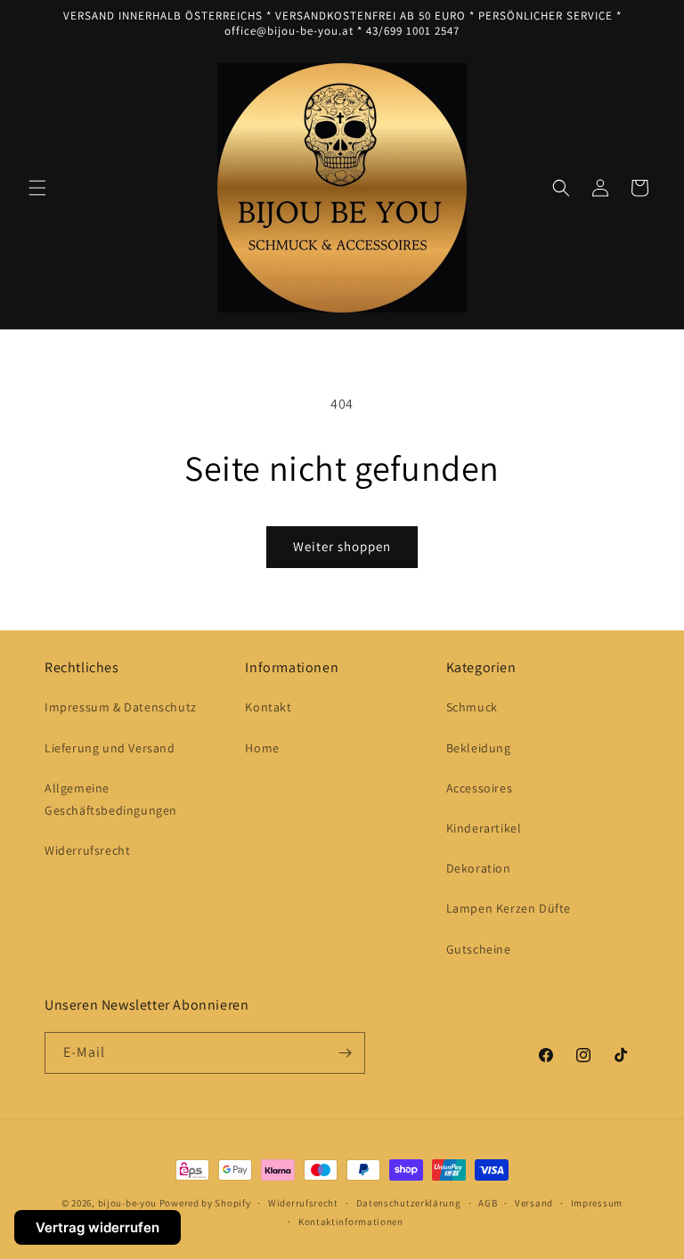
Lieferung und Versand (110, 748)
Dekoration (478, 868)
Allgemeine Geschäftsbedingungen (111, 799)
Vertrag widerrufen (97, 1227)
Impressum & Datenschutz (121, 707)
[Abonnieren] (344, 1053)
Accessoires (479, 788)
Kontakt (268, 707)
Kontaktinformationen (350, 1221)
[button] (37, 187)
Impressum (597, 1203)
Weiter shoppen (342, 546)
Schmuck (472, 707)
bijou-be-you (127, 1203)
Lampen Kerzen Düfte (508, 908)
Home (262, 748)
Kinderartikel (484, 828)
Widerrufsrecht (87, 850)
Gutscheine (478, 949)
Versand (534, 1203)
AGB (487, 1203)
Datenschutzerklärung (408, 1203)
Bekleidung (478, 748)
